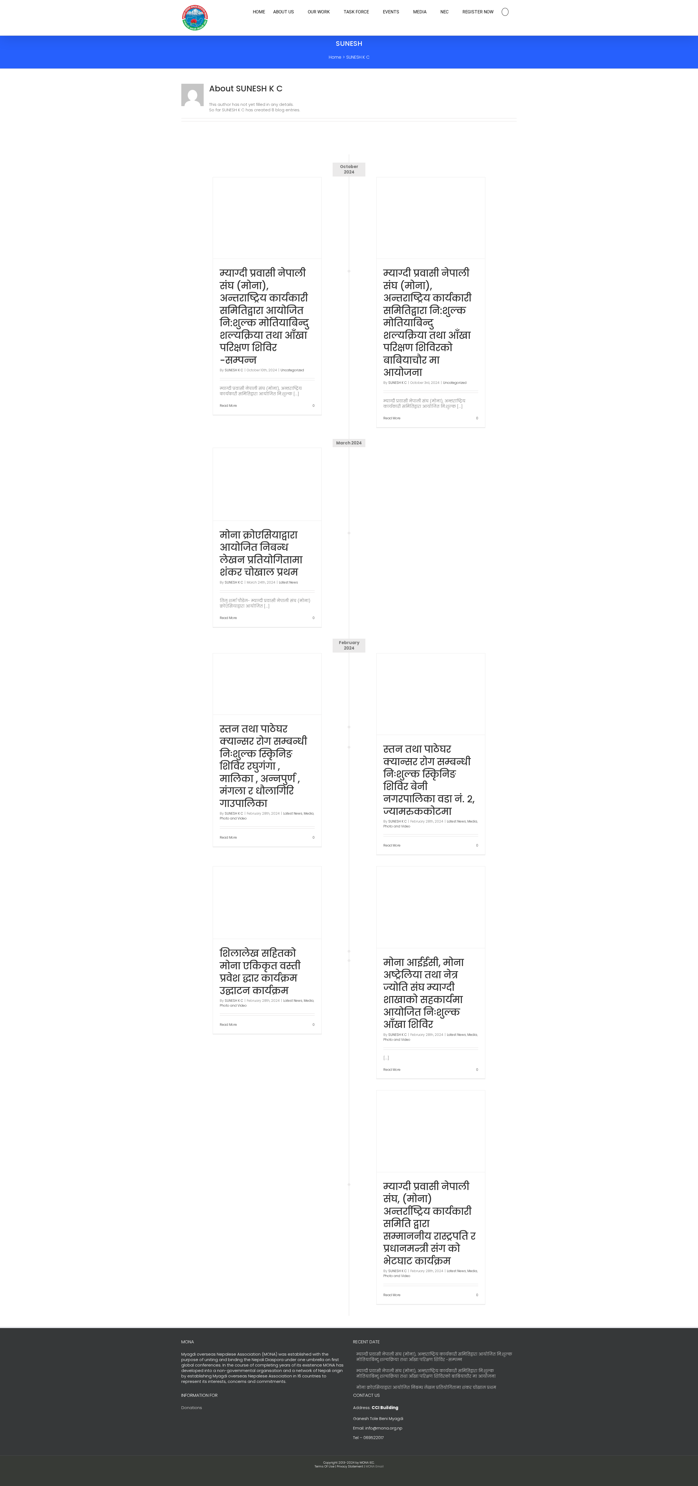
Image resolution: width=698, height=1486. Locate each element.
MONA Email (375, 1466)
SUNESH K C (234, 370)
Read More (228, 405)
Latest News (288, 582)
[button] (505, 12)
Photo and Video (396, 826)
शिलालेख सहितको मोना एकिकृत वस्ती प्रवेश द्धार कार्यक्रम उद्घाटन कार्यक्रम (260, 972)
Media (472, 821)
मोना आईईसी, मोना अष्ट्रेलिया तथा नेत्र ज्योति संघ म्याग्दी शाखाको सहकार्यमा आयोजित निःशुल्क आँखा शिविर (423, 993)
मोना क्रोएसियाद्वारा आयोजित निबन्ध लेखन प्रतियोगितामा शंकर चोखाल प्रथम (261, 553)
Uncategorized (292, 370)
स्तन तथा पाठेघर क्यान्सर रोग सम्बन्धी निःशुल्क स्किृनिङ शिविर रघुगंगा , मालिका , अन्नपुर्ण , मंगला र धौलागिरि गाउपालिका (263, 766)
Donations (191, 1407)
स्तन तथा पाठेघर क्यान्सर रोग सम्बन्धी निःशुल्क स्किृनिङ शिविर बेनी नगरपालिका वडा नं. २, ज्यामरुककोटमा (429, 780)
